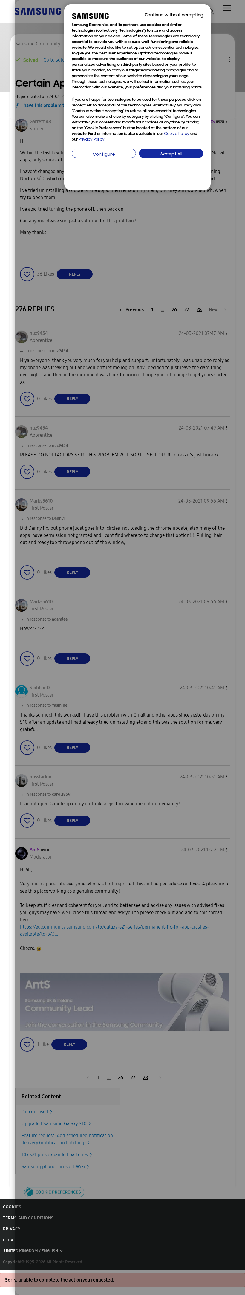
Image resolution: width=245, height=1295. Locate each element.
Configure (104, 154)
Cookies (12, 1207)
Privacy (11, 1229)
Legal (9, 1240)
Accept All (171, 154)
